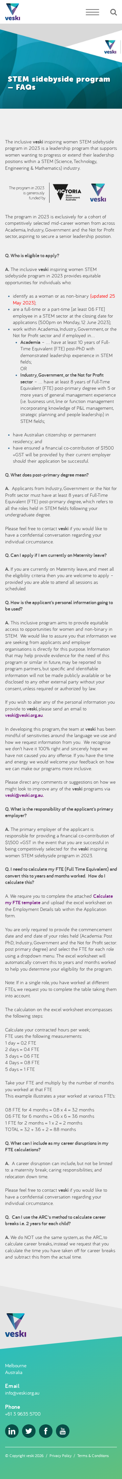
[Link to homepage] (12, 11)
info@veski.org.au (22, 1393)
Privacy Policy (60, 1455)
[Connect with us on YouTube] (62, 1431)
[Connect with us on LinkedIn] (12, 1431)
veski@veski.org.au (24, 715)
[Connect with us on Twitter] (29, 1431)
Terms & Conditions (93, 1455)
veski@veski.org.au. (24, 795)
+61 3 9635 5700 (23, 1413)
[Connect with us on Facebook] (46, 1431)
